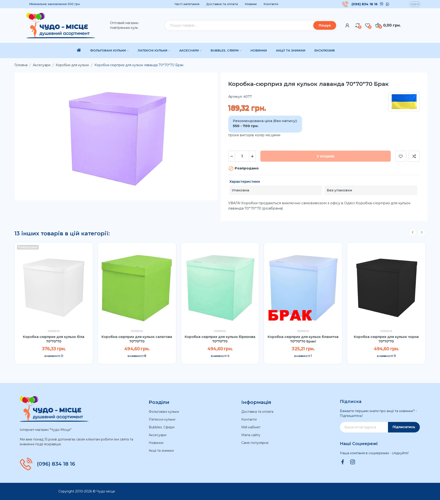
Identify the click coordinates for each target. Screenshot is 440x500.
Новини (251, 4)
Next (422, 232)
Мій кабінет (251, 427)
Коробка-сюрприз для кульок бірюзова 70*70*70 (220, 339)
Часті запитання (186, 4)
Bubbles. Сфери (161, 427)
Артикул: (235, 97)
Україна (54, 331)
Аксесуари (157, 435)
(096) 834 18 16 (365, 4)
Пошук (325, 25)
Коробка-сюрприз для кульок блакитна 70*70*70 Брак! (303, 339)
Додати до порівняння (414, 156)
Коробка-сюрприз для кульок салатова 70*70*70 (137, 339)
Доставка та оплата (222, 4)
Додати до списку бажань (400, 156)
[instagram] (352, 462)
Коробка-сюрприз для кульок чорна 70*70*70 (386, 339)
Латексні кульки (162, 419)
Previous (412, 232)
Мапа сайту (250, 435)
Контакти (271, 4)
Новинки (156, 443)
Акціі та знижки (161, 450)
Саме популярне (255, 443)
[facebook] (342, 462)
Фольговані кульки (164, 412)
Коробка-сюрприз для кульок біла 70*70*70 (53, 339)
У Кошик (326, 156)
